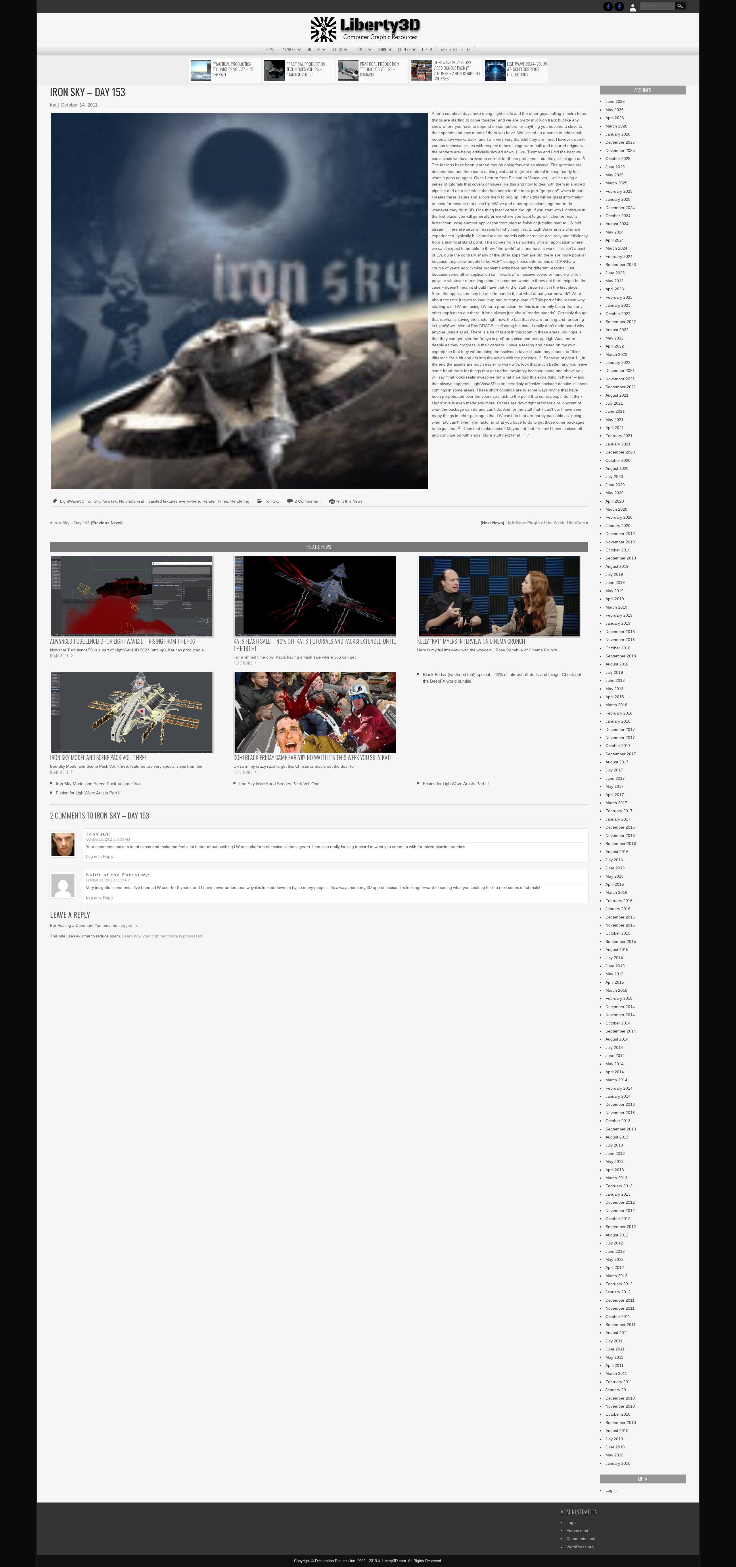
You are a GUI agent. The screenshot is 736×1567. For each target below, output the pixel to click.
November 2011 (620, 1308)
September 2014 (620, 1031)
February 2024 (618, 256)
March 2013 (616, 1178)
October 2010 (617, 1414)
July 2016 (614, 860)
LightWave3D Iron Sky (80, 501)
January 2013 (617, 1194)
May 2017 (614, 786)
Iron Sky (271, 501)
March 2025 (616, 183)
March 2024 (616, 248)
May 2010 (614, 1455)
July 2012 (614, 1243)
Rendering (239, 501)
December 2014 (620, 1006)
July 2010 (614, 1439)
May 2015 (614, 974)
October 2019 (617, 550)
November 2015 (620, 925)
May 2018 (614, 688)
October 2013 (617, 1120)
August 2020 (616, 468)
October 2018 (617, 648)
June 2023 (615, 273)
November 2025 (620, 150)
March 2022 (616, 354)
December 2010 (620, 1398)
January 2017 (617, 819)
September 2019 (620, 558)
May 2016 (614, 876)
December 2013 (620, 1104)
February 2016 (618, 900)
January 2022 (617, 362)
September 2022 (620, 321)
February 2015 (618, 998)
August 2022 (616, 329)
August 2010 (616, 1430)
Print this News (349, 501)
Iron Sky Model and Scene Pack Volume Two (98, 783)
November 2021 (620, 379)
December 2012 (620, 1202)
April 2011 (614, 1365)
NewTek (109, 501)
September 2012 (620, 1226)
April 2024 (614, 240)
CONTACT (360, 49)
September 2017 (620, 754)
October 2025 (617, 158)
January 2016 (617, 908)
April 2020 (614, 501)
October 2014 (617, 1023)
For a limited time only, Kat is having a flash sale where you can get (294, 657)
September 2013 (620, 1129)
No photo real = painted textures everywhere (159, 501)
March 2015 (616, 990)
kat (53, 105)
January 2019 (617, 623)
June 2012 (615, 1251)
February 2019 (618, 615)
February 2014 (618, 1088)
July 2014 (614, 1047)
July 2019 (614, 574)
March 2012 (616, 1275)
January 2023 (617, 305)
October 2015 (617, 933)
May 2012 (614, 1259)
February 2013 (618, 1186)
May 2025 (614, 175)
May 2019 (614, 590)
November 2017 (620, 737)
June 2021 (615, 411)
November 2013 (620, 1112)
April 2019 (614, 599)
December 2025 (620, 142)
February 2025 (618, 191)
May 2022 (614, 338)
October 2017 (617, 745)
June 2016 (615, 868)
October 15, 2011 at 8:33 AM (108, 839)
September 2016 (620, 843)
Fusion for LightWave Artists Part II (88, 792)
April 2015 (614, 982)
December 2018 (620, 631)
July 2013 (614, 1145)
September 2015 (620, 941)
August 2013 (616, 1137)
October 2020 (617, 460)
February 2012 (618, 1284)
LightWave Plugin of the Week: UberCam (545, 522)
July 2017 (614, 770)
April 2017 (614, 794)
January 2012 (617, 1292)
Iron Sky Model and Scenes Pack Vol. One (279, 783)
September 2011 (620, 1324)
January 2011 (617, 1389)
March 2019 (616, 607)
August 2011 (616, 1332)
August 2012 (616, 1235)
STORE (382, 49)
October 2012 (617, 1218)
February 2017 (618, 810)
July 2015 (614, 957)
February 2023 (618, 297)
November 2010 (620, 1406)
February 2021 (618, 435)
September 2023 (620, 264)
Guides (337, 49)
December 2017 (620, 729)
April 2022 (614, 346)
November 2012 (620, 1210)
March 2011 (616, 1373)
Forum (427, 49)
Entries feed (577, 1530)
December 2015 (620, 917)
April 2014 (614, 1072)
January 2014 (617, 1096)
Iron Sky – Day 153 (122, 815)
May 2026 (614, 109)
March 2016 (616, 892)
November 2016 (620, 835)
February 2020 (618, 517)
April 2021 (614, 427)
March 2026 (616, 126)
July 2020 (614, 476)
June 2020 (615, 485)
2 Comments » (308, 501)
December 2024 (620, 207)
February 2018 (618, 713)
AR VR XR (289, 49)
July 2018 (614, 672)
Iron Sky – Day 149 (71, 522)
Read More (59, 656)
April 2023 (614, 289)
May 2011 (614, 1357)
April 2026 (614, 117)
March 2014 (616, 1080)
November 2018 (620, 639)
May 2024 (614, 232)
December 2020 (620, 452)
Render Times (215, 501)
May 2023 (614, 281)
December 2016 (620, 827)
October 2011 (617, 1316)
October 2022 (617, 313)
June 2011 (614, 1349)
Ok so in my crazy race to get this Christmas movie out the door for (294, 766)
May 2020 (614, 493)
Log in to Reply (99, 856)
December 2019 (620, 533)
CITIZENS (404, 49)
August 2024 (616, 223)
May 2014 (614, 1064)
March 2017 (616, 802)
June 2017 (615, 778)
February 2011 (618, 1381)
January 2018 (617, 721)
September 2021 (620, 387)
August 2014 (616, 1039)
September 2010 (620, 1422)
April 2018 (614, 696)
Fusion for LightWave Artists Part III (456, 783)
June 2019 (615, 582)
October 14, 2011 (79, 105)
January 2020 (617, 525)
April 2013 (614, 1169)
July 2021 (614, 403)
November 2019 (620, 542)
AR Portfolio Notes (455, 49)
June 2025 (615, 167)
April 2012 (614, 1267)
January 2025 (617, 199)
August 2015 (616, 949)
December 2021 (620, 370)
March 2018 (616, 705)
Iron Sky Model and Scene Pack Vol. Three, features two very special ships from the (126, 766)
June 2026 (615, 101)
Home (270, 49)
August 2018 (616, 664)
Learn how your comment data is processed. (162, 936)
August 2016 (616, 851)
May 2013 (614, 1161)
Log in (611, 1490)
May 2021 (614, 419)
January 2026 (617, 134)
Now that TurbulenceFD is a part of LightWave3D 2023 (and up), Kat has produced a (127, 650)
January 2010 (617, 1463)
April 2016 (614, 884)
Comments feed (580, 1538)
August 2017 (616, 762)
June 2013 (615, 1153)
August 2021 (616, 395)
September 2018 (620, 656)
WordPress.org (580, 1547)
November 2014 (620, 1014)
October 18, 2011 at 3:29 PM (108, 880)
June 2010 (615, 1447)
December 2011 (620, 1300)
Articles (313, 49)
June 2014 (615, 1055)
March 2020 (616, 509)
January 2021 (617, 444)
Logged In (127, 925)
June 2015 (615, 966)
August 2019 (616, 566)
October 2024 (617, 215)
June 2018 (615, 680)
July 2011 (614, 1341)
